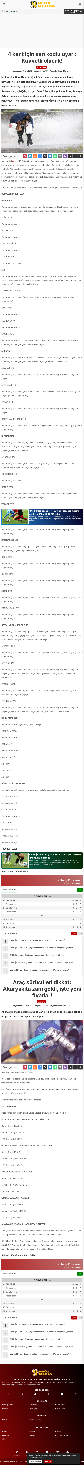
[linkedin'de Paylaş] (50, 156)
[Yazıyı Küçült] (75, 156)
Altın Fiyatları (34, 1408)
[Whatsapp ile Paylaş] (55, 156)
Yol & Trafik (61, 1405)
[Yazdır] (65, 156)
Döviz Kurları (61, 1408)
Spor (4, 1439)
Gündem (6, 1435)
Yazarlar (16, 1455)
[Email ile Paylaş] (60, 156)
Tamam (48, 1462)
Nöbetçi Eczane (8, 1405)
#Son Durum (8, 871)
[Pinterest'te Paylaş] (25, 156)
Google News (11, 156)
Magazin (33, 1435)
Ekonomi (32, 1431)
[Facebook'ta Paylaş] (40, 156)
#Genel (5, 1255)
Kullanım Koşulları (35, 1419)
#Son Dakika (22, 871)
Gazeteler (33, 1405)
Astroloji (6, 1408)
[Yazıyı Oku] (70, 156)
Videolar (26, 1455)
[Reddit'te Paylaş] (35, 156)
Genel (14, 161)
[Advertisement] (42, 30)
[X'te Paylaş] (45, 156)
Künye (5, 1419)
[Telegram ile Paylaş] (30, 156)
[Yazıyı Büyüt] (80, 156)
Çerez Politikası (35, 1462)
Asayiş (5, 1431)
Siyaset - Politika (62, 1435)
